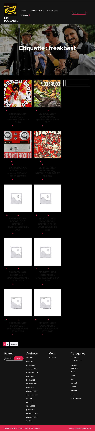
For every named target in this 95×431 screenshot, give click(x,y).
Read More (17, 94)
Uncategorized (76, 398)
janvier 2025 (30, 380)
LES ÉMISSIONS (52, 11)
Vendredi (74, 390)
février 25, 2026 (18, 161)
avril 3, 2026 (12, 110)
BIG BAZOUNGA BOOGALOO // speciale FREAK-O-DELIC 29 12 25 (18, 171)
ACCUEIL (24, 11)
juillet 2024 (30, 387)
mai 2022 (29, 421)
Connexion (52, 358)
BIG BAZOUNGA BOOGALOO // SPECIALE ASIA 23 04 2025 (47, 276)
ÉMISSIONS (75, 358)
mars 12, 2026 (42, 110)
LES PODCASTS (11, 19)
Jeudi (73, 372)
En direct (74, 365)
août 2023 (29, 398)
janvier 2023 (30, 410)
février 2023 (30, 406)
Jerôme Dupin (24, 110)
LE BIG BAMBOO (76, 361)
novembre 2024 (31, 384)
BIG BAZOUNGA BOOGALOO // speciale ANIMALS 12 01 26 (47, 118)
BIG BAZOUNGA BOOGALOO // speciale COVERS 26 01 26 (18, 118)
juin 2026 (29, 361)
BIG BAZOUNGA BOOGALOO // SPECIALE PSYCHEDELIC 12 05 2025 (18, 224)
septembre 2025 (32, 372)
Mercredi (74, 383)
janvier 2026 (30, 365)
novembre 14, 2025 (48, 161)
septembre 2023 (32, 395)
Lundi (73, 375)
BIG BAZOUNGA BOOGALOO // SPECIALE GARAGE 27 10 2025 (47, 171)
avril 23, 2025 (42, 215)
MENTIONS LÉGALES (37, 11)
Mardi (73, 379)
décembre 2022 (31, 413)
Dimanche (74, 368)
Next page (14, 344)
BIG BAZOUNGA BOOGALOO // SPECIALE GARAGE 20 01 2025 (47, 327)
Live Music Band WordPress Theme (16, 428)
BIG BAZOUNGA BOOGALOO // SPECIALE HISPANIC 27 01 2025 (18, 327)
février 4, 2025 (12, 319)
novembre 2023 (31, 391)
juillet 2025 (30, 376)
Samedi (73, 387)
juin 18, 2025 (12, 215)
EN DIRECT (24, 15)
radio (72, 395)
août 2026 (29, 358)
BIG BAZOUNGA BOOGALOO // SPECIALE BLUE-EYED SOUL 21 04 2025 (47, 224)
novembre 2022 (31, 417)
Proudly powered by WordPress (80, 428)
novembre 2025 (31, 369)
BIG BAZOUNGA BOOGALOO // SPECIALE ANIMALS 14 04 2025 (18, 276)
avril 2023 (29, 402)
